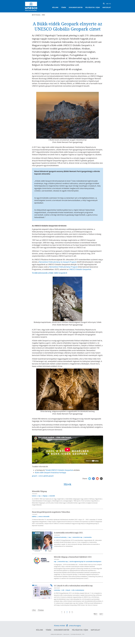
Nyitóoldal (36, 15)
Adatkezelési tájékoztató (56, 634)
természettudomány (60, 537)
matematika (88, 537)
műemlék (52, 496)
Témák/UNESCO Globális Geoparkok (59, 470)
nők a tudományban (78, 590)
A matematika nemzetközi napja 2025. (68, 533)
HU (110, 3)
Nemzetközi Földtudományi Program (63, 267)
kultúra (34, 496)
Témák (63, 7)
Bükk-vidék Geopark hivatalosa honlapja (50, 472)
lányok (68, 590)
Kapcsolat (106, 7)
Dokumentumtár (75, 7)
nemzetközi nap (77, 537)
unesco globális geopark (46, 476)
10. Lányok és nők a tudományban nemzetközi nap (73, 586)
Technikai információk (76, 634)
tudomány (57, 590)
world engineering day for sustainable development (85, 561)
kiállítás (34, 516)
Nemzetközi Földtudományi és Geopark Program (58, 262)
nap (39, 496)
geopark (34, 476)
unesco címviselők (43, 516)
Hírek (43, 15)
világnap (45, 496)
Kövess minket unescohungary (67, 625)
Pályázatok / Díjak (92, 7)
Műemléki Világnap (39, 491)
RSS (83, 634)
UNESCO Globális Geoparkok (80, 269)
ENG (107, 3)
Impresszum (66, 634)
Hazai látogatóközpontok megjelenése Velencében (51, 512)
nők (63, 590)
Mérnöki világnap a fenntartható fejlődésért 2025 (73, 557)
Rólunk (55, 7)
